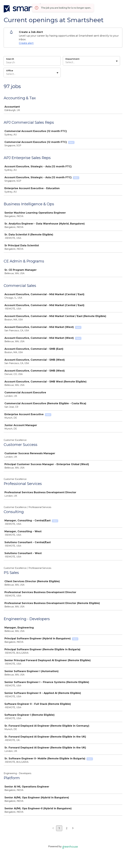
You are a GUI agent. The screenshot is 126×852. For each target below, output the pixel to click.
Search (10, 59)
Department (72, 59)
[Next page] (72, 828)
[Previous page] (53, 828)
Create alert (26, 43)
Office (9, 70)
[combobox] (65, 62)
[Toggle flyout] (117, 61)
